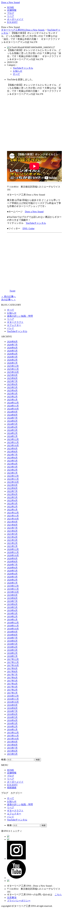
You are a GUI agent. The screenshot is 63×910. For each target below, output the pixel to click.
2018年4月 (12, 647)
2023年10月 (13, 445)
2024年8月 (12, 415)
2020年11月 (13, 552)
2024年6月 (12, 421)
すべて (16, 74)
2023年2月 (12, 470)
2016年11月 (13, 699)
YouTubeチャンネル (23, 68)
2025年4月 (12, 390)
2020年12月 (13, 549)
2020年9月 (12, 558)
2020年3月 (12, 577)
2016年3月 (12, 723)
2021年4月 (12, 537)
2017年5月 (12, 680)
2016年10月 (13, 702)
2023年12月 (13, 439)
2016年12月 (13, 696)
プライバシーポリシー (18, 900)
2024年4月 (12, 427)
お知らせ (17, 71)
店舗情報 (11, 10)
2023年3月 (12, 467)
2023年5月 (12, 461)
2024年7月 (12, 418)
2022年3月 (12, 503)
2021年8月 (12, 525)
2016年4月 (12, 720)
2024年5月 (12, 424)
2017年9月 (12, 668)
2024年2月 (12, 433)
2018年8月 (12, 635)
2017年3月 (12, 687)
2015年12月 (13, 732)
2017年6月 (12, 677)
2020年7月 (12, 564)
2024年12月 (13, 402)
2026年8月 (12, 341)
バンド (10, 328)
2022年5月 (12, 497)
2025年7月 (12, 381)
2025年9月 (12, 375)
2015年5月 (12, 754)
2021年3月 (12, 540)
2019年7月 (12, 601)
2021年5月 (12, 534)
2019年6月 (12, 604)
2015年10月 (13, 738)
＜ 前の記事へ (8, 296)
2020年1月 (12, 583)
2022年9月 (12, 485)
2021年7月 (12, 528)
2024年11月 (13, 406)
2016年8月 (12, 708)
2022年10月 (13, 482)
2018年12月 (13, 622)
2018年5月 (12, 644)
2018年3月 (12, 650)
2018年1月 (12, 656)
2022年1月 (12, 509)
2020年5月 (12, 570)
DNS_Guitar (28, 228)
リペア (10, 16)
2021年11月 (13, 515)
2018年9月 (12, 632)
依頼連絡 (11, 787)
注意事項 (11, 897)
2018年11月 (13, 625)
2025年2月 (12, 396)
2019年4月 (12, 610)
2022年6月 (12, 494)
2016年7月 (12, 711)
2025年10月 (13, 372)
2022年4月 (12, 500)
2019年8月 (12, 598)
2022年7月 (12, 491)
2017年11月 (13, 662)
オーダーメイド (15, 19)
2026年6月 (12, 347)
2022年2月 (12, 506)
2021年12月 (13, 512)
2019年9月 (12, 595)
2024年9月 (12, 412)
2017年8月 (12, 671)
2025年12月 (13, 366)
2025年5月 (12, 387)
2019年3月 (12, 613)
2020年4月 (12, 574)
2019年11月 (13, 589)
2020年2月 (12, 580)
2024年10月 (13, 409)
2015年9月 (12, 742)
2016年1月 (12, 729)
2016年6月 (12, 714)
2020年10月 (13, 555)
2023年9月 (12, 448)
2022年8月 (12, 488)
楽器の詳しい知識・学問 (20, 316)
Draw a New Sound (10, 2)
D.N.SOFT (12, 22)
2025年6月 (12, 384)
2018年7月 (12, 638)
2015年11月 (13, 735)
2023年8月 (12, 451)
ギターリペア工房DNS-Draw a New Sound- (23, 30)
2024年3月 (12, 430)
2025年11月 (13, 369)
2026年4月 (12, 354)
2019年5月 (12, 607)
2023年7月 (12, 454)
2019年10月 (13, 592)
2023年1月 (12, 473)
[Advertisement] (34, 123)
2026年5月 (12, 351)
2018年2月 (12, 653)
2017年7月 (12, 674)
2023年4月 (12, 464)
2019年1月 (12, 619)
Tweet (12, 291)
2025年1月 (12, 399)
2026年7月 (12, 344)
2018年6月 (12, 641)
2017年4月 (12, 683)
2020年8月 (12, 561)
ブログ (10, 13)
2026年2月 (12, 360)
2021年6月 (12, 531)
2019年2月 (12, 616)
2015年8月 (12, 745)
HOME (10, 7)
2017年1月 (12, 693)
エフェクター (14, 325)
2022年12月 (13, 476)
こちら (58, 894)
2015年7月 (12, 748)
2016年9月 (12, 705)
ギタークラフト (15, 322)
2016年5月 (12, 717)
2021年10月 (13, 519)
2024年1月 (12, 436)
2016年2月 (12, 726)
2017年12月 (13, 659)
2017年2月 (12, 690)
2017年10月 (13, 665)
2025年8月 (12, 378)
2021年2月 (12, 543)
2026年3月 (12, 357)
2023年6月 (12, 457)
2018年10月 (13, 629)
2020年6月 (12, 567)
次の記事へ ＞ (8, 299)
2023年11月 (13, 442)
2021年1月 (12, 546)
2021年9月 (12, 522)
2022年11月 (13, 479)
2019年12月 (13, 586)
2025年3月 (12, 393)
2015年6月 (12, 751)
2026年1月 (12, 363)
